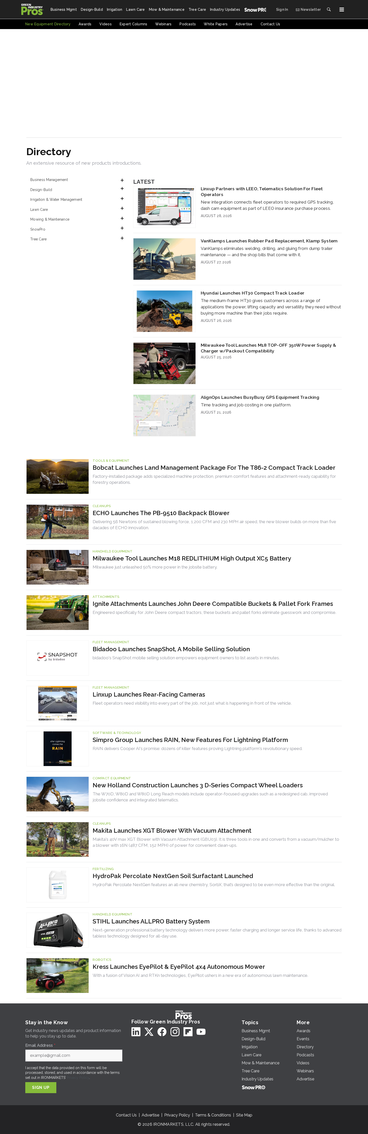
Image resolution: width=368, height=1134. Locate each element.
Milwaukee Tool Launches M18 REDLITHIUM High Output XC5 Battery (192, 558)
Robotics (102, 960)
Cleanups (102, 506)
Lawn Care (39, 210)
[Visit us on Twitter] (148, 1031)
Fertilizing (103, 869)
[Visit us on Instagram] (174, 1031)
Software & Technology (117, 733)
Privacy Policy (78, 1078)
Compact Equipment (112, 778)
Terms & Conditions (213, 1115)
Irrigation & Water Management (56, 200)
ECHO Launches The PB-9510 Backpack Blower (161, 513)
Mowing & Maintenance (49, 219)
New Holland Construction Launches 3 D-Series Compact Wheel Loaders (198, 785)
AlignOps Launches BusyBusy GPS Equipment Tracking (260, 397)
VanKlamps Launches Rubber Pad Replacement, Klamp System (269, 240)
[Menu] (342, 10)
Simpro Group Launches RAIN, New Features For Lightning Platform (190, 739)
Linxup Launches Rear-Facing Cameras (149, 694)
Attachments (106, 597)
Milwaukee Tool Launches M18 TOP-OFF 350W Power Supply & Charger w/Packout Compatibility (268, 347)
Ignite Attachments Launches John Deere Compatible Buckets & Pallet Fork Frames (213, 603)
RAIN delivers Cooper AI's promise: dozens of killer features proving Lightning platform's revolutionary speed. (197, 748)
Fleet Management (111, 642)
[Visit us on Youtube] (201, 1031)
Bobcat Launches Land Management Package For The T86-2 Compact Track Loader (214, 467)
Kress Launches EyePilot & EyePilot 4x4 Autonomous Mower (179, 966)
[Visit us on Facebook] (161, 1031)
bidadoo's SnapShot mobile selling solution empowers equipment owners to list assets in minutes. (186, 657)
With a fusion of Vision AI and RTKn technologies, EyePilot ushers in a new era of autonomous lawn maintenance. (200, 975)
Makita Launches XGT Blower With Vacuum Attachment (172, 830)
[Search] (329, 10)
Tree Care (38, 239)
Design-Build (41, 190)
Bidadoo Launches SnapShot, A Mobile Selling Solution (171, 649)
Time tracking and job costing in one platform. (246, 404)
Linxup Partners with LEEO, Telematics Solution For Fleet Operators (262, 191)
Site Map (244, 1115)
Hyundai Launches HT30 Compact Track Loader (253, 293)
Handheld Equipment (112, 551)
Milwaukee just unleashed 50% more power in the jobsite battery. (155, 567)
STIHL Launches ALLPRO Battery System (151, 921)
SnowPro (37, 229)
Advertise (150, 1115)
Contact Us (126, 1115)
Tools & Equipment (111, 460)
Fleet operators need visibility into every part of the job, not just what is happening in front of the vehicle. (192, 703)
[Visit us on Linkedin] (135, 1031)
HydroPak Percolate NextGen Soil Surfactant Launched (173, 876)
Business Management (49, 180)
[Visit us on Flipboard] (188, 1031)
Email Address (40, 1046)
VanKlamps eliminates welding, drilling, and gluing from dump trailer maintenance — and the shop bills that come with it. (267, 251)
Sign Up (41, 1087)
